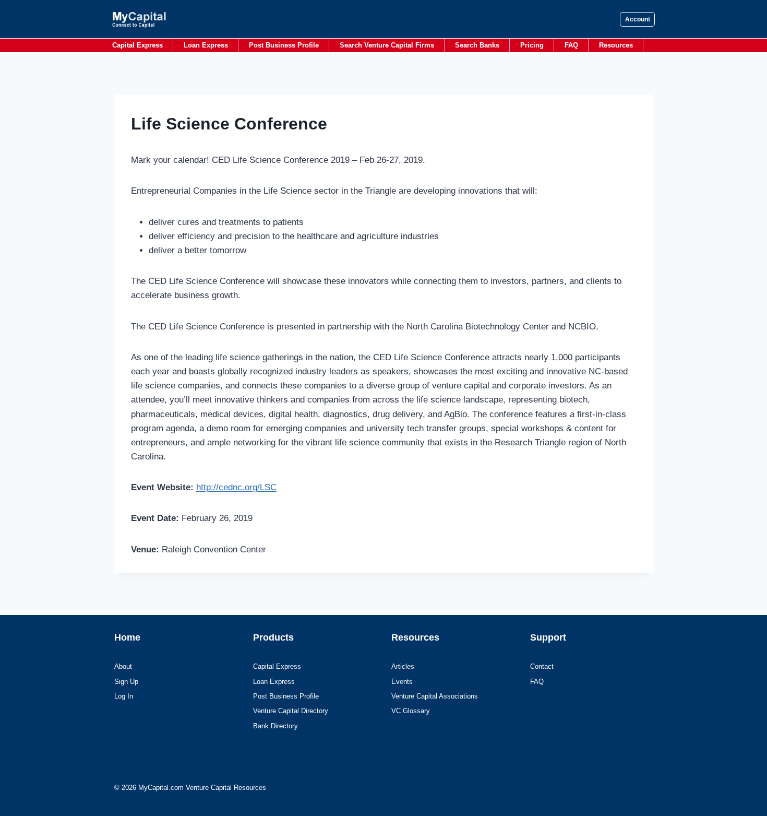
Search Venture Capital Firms (387, 45)
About (123, 666)
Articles (402, 666)
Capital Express (137, 45)
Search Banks (477, 45)
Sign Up (126, 681)
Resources (616, 45)
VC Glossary (410, 711)
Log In (123, 696)
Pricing (532, 45)
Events (402, 681)
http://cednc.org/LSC (236, 487)
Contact (542, 666)
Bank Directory (275, 726)
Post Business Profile (284, 45)
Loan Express (206, 45)
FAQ (571, 45)
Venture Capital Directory (290, 711)
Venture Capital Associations (434, 696)
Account (637, 19)
